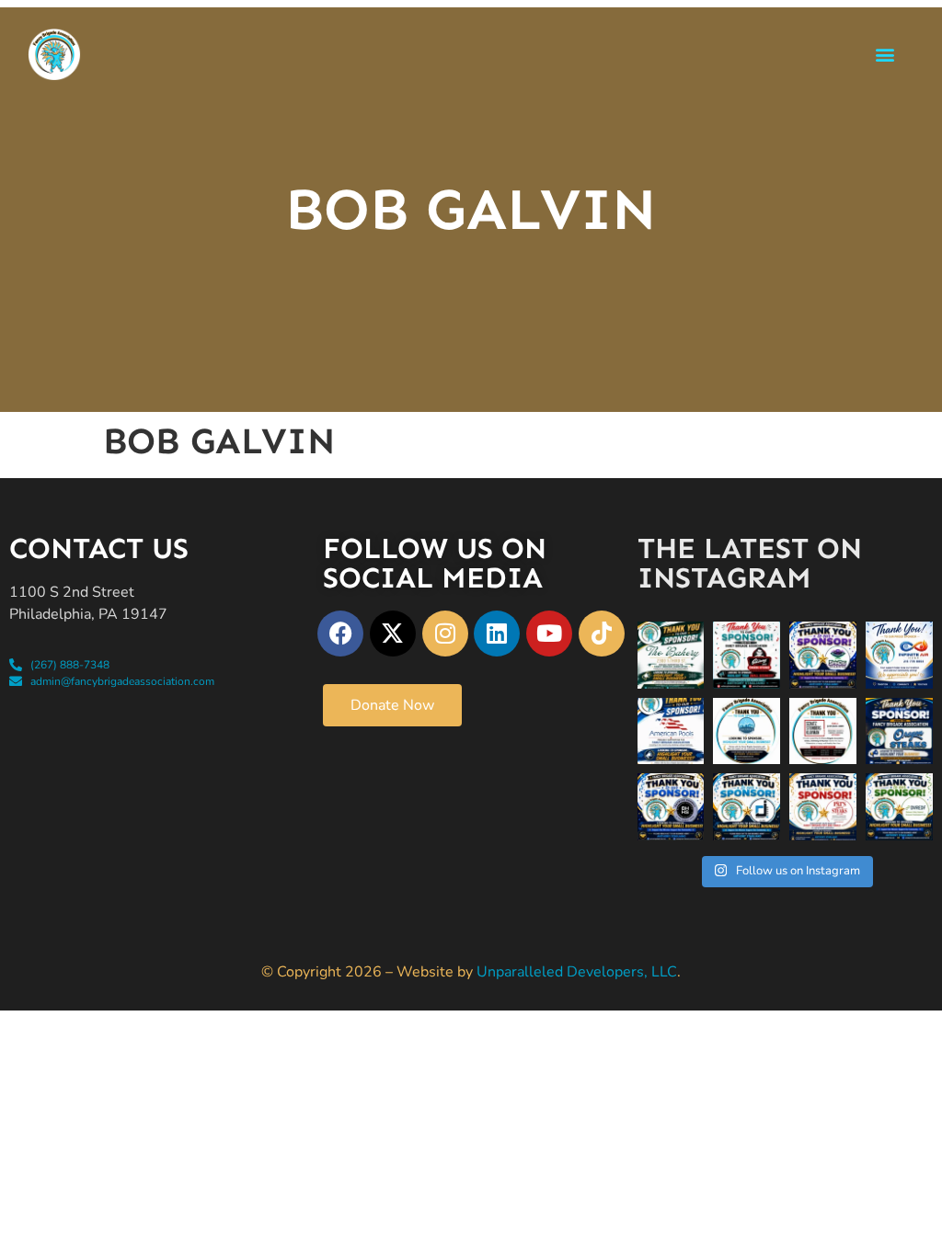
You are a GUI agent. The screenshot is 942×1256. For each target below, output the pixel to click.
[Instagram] (445, 634)
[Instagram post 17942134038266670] (899, 806)
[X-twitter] (393, 634)
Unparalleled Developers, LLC (577, 972)
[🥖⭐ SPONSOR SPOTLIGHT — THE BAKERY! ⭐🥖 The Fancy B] (671, 655)
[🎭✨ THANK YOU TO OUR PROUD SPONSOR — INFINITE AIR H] (899, 655)
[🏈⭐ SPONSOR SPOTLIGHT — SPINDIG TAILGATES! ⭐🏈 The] (822, 655)
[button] (885, 54)
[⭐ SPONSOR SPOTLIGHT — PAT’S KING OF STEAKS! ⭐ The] (822, 806)
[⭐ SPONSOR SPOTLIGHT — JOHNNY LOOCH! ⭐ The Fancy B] (746, 806)
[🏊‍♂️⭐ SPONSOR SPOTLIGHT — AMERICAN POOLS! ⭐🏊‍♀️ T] (671, 731)
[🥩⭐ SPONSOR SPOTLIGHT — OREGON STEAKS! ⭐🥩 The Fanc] (899, 731)
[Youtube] (549, 634)
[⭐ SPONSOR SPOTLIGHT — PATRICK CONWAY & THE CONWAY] (671, 806)
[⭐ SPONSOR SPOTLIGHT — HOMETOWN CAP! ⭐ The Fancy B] (746, 731)
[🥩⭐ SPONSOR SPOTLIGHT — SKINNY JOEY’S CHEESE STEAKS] (746, 655)
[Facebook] (340, 634)
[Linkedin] (497, 634)
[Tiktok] (602, 634)
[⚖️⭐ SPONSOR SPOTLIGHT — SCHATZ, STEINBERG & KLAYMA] (822, 731)
